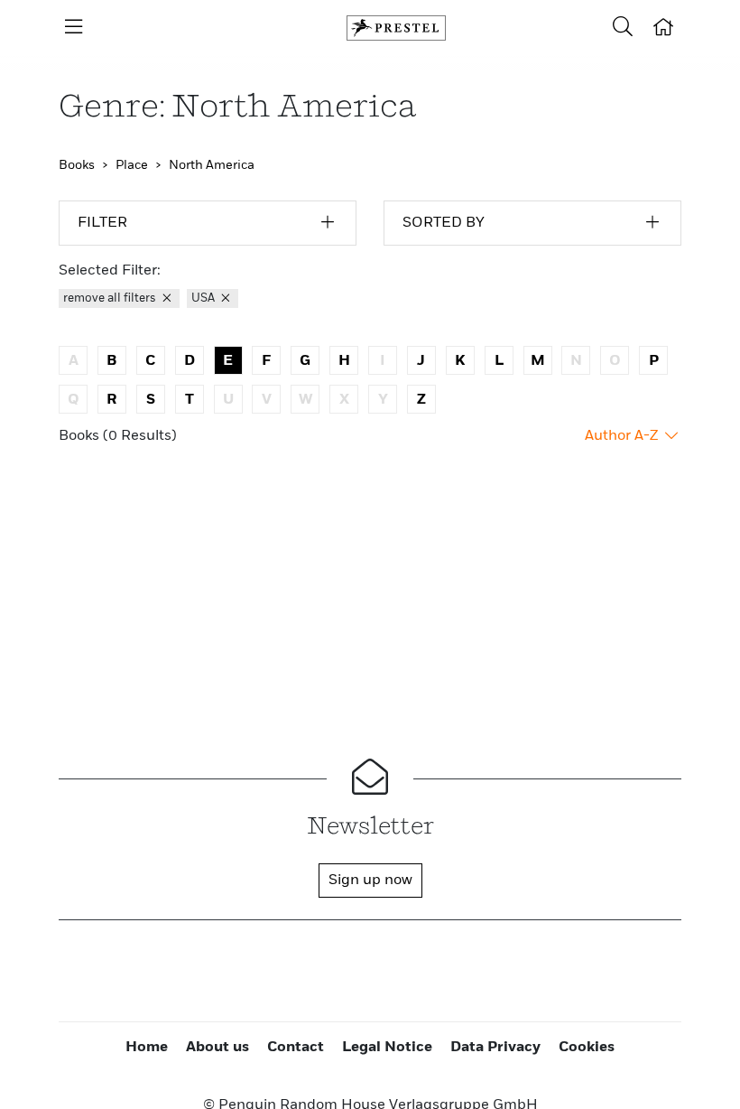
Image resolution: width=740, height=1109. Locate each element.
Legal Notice (387, 1047)
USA (204, 298)
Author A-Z (623, 436)
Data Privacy (495, 1047)
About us (217, 1047)
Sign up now (370, 880)
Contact (295, 1047)
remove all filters (111, 298)
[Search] (622, 28)
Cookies (587, 1047)
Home (146, 1047)
